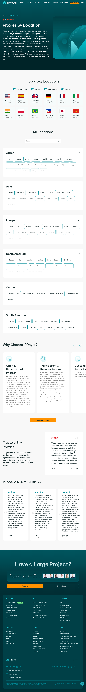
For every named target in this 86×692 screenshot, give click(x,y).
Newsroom (36, 633)
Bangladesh (32, 193)
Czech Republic (21, 232)
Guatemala (22, 266)
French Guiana (12, 327)
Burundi (58, 159)
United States (10, 631)
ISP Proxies (9, 605)
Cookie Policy (64, 649)
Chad (29, 165)
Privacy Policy (64, 641)
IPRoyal (5, 15)
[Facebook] (14, 667)
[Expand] (82, 684)
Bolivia (20, 321)
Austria (28, 226)
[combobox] (43, 141)
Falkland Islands (66, 321)
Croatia (75, 226)
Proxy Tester (36, 607)
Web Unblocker (10, 613)
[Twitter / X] (10, 667)
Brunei (51, 193)
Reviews (35, 643)
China (69, 193)
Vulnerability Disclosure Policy (69, 643)
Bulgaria (66, 226)
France (60, 232)
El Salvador (68, 260)
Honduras (40, 266)
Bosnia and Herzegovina (52, 226)
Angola (18, 159)
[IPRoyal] (10, 2)
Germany (69, 232)
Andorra (19, 226)
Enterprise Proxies (11, 615)
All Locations (10, 643)
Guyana (23, 327)
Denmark (33, 232)
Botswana (36, 159)
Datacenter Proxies (11, 607)
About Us (35, 631)
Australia (10, 293)
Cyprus (9, 232)
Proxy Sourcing (64, 633)
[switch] (14, 89)
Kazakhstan (11, 204)
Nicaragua (68, 266)
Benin (27, 159)
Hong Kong (22, 198)
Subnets (8, 618)
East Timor (11, 198)
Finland (51, 232)
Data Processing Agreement (68, 636)
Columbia (44, 321)
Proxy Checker (37, 610)
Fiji (18, 293)
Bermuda (29, 260)
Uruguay (60, 327)
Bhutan (42, 193)
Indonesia (40, 198)
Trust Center (63, 651)
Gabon (43, 171)
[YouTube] (20, 667)
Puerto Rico (21, 272)
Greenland (10, 266)
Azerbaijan (20, 193)
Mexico (58, 266)
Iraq (48, 198)
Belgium (37, 226)
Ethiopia (35, 171)
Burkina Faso (47, 159)
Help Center (63, 618)
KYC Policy (63, 631)
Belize (20, 260)
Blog (61, 602)
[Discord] (7, 667)
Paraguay (33, 327)
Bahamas (10, 260)
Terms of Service (65, 638)
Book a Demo (64, 2)
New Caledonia (28, 293)
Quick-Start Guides (66, 607)
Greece (19, 238)
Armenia (10, 193)
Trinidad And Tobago (35, 272)
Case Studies (37, 646)
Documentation (64, 605)
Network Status (64, 615)
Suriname (50, 327)
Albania (10, 226)
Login (82, 2)
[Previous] (75, 345)
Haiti (31, 266)
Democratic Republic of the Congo (47, 165)
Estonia (42, 232)
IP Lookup (36, 613)
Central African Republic (15, 165)
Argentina (10, 321)
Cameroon (68, 159)
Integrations (63, 610)
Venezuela (70, 327)
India (31, 198)
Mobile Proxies (10, 610)
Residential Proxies (11, 602)
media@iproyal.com (15, 677)
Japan (63, 198)
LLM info (35, 651)
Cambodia (60, 193)
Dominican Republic (53, 260)
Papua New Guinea (56, 293)
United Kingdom (11, 633)
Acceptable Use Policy (66, 646)
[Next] (81, 345)
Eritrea (25, 171)
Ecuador (54, 321)
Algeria (9, 159)
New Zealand (41, 293)
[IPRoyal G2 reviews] (8, 20)
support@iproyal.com (15, 670)
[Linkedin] (17, 667)
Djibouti (65, 165)
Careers (35, 636)
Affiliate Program (38, 638)
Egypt (73, 165)
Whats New (63, 613)
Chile (35, 321)
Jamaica (49, 266)
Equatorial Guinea (13, 171)
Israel (55, 198)
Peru (41, 327)
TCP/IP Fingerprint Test (40, 615)
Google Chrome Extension (40, 602)
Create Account (74, 2)
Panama (10, 272)
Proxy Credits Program (39, 649)
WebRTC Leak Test (38, 618)
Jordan (71, 198)
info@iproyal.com (14, 674)
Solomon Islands (72, 293)
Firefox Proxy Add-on (39, 605)
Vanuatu (10, 299)
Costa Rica (39, 260)
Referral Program (38, 641)
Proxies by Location (14, 15)
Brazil (28, 321)
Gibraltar (10, 238)
